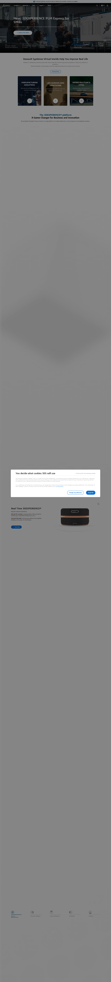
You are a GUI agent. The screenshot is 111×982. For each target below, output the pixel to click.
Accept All (90, 492)
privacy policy (59, 486)
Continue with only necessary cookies (85, 473)
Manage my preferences (75, 492)
